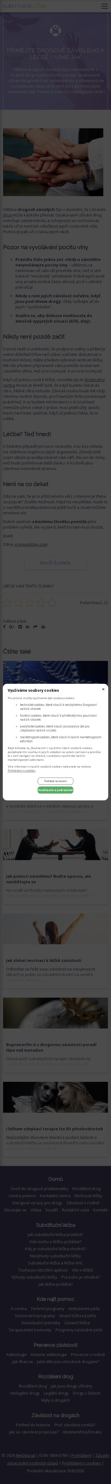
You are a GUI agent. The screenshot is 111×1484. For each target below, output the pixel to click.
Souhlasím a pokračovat (55, 790)
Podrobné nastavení (55, 781)
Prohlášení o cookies (21, 770)
